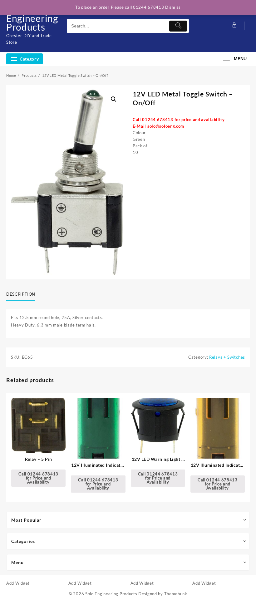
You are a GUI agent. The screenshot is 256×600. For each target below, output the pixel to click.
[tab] (23, 294)
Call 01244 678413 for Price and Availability (38, 477)
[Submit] (178, 26)
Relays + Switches (227, 357)
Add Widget (18, 583)
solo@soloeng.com (165, 126)
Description (20, 294)
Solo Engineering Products (32, 18)
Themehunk (175, 593)
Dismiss (173, 7)
